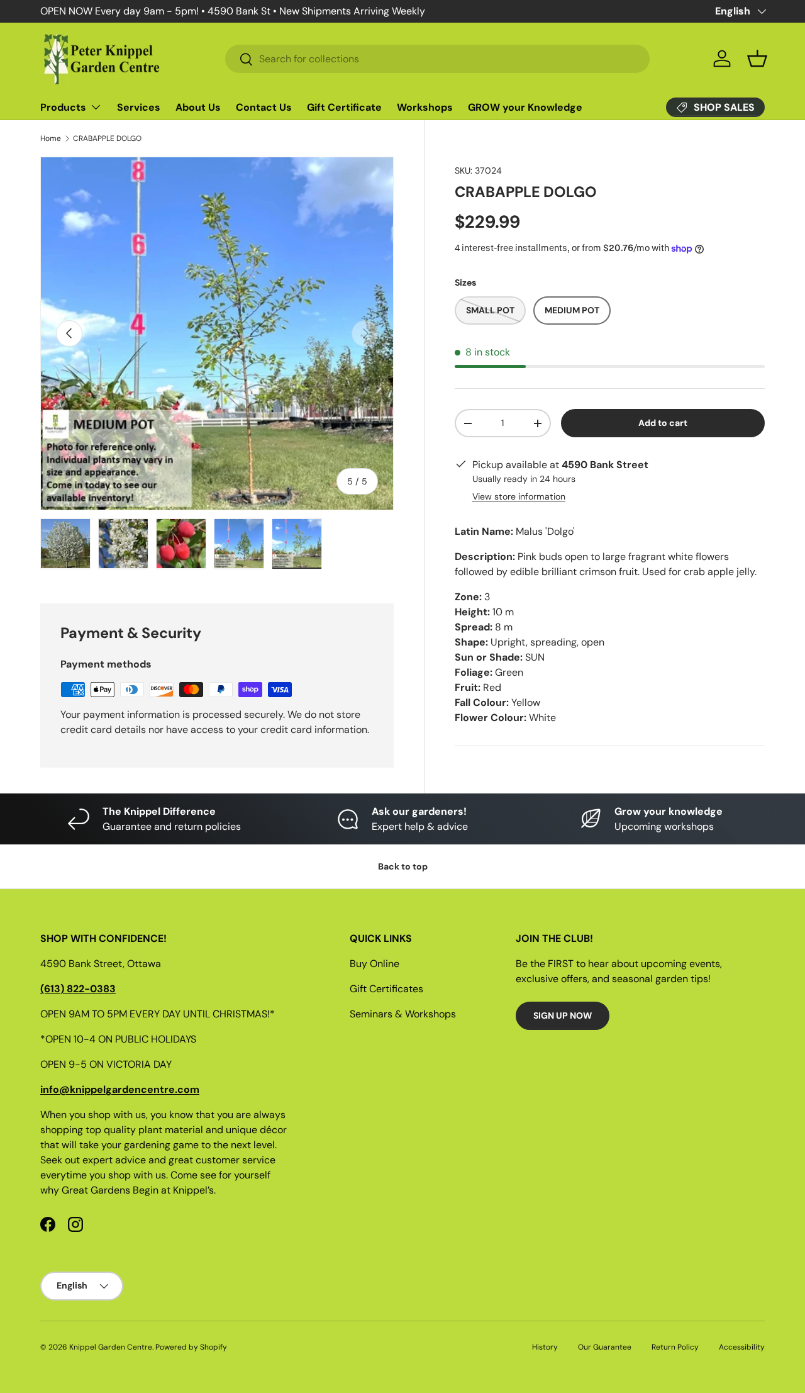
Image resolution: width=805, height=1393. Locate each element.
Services (138, 107)
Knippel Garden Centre (110, 1347)
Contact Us (264, 107)
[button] (757, 58)
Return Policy (675, 1347)
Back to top (403, 866)
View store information (518, 497)
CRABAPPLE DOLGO (107, 138)
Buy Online (374, 963)
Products (63, 107)
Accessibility (742, 1347)
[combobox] (437, 59)
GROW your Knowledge (525, 107)
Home (50, 138)
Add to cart (662, 423)
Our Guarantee (604, 1347)
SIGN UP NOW (562, 1015)
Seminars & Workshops (403, 1014)
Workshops (425, 107)
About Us (198, 107)
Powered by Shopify (191, 1347)
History (545, 1347)
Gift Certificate (344, 107)
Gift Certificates (386, 988)
